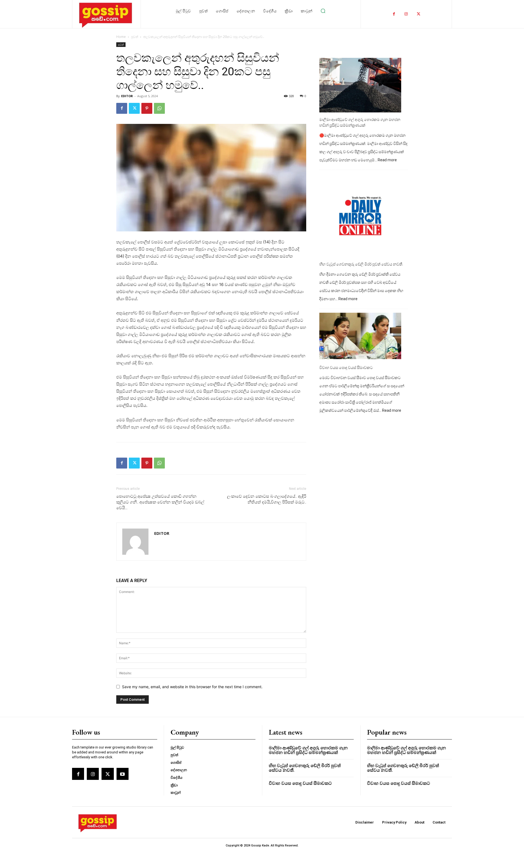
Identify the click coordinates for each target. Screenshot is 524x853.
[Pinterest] (146, 108)
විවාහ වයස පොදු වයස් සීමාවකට (346, 367)
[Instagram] (406, 14)
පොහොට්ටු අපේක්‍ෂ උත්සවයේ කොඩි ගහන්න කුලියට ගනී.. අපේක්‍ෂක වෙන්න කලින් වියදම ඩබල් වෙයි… (160, 502)
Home (121, 36)
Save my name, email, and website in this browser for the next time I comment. (192, 686)
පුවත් (134, 36)
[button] (323, 11)
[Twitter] (418, 14)
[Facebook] (394, 14)
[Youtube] (123, 774)
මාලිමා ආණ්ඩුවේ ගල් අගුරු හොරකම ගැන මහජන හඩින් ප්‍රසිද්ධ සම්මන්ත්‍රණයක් (359, 122)
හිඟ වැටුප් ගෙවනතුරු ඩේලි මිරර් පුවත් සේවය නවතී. (361, 264)
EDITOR (127, 96)
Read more (387, 160)
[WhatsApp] (159, 108)
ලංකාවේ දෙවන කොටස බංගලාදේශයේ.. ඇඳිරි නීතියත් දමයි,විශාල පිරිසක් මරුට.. (266, 499)
